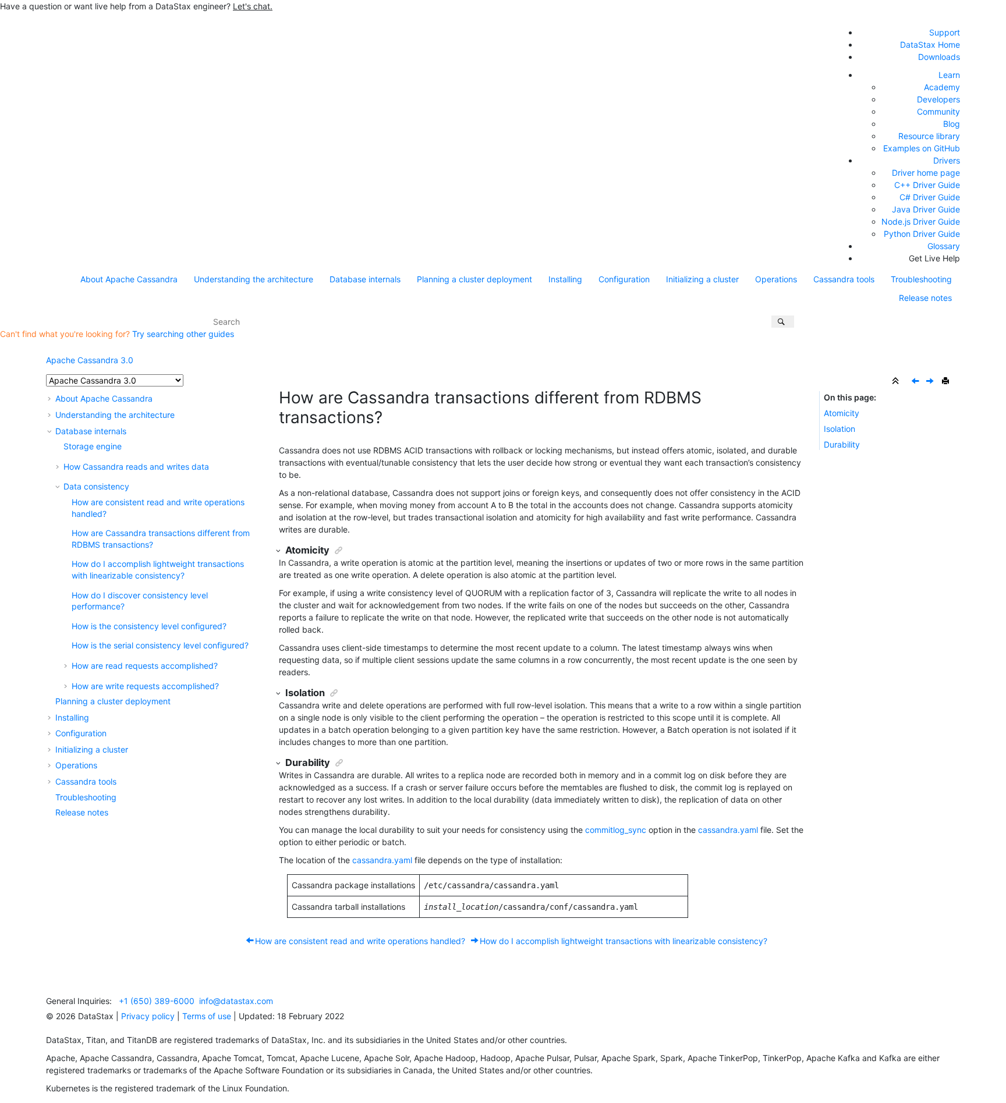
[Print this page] (946, 381)
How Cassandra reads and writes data (136, 466)
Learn (949, 75)
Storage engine (92, 446)
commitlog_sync (615, 830)
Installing (565, 279)
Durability (842, 444)
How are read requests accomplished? (145, 666)
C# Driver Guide (929, 197)
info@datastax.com (236, 1001)
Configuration (624, 279)
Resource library (929, 136)
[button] (50, 398)
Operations (776, 279)
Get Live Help (934, 258)
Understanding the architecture (253, 279)
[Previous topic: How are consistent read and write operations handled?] (916, 381)
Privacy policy (148, 1016)
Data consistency (96, 486)
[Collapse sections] (896, 381)
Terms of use (206, 1016)
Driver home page (926, 173)
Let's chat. (252, 6)
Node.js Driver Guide (920, 221)
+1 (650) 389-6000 (156, 1001)
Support (944, 32)
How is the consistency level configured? (149, 626)
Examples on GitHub (921, 148)
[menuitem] (129, 279)
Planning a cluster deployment (474, 279)
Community (938, 111)
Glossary (943, 246)
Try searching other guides (183, 334)
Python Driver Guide (922, 234)
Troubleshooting (921, 279)
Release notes (925, 298)
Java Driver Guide (926, 209)
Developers (938, 99)
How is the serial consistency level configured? (160, 645)
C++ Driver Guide (927, 185)
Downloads (939, 57)
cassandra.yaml (382, 860)
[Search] (782, 321)
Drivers (946, 160)
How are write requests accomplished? (145, 686)
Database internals (365, 279)
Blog (951, 124)
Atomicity (841, 413)
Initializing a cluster (702, 279)
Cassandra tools (843, 279)
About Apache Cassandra (129, 279)
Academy (942, 87)
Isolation (839, 429)
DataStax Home (930, 44)
